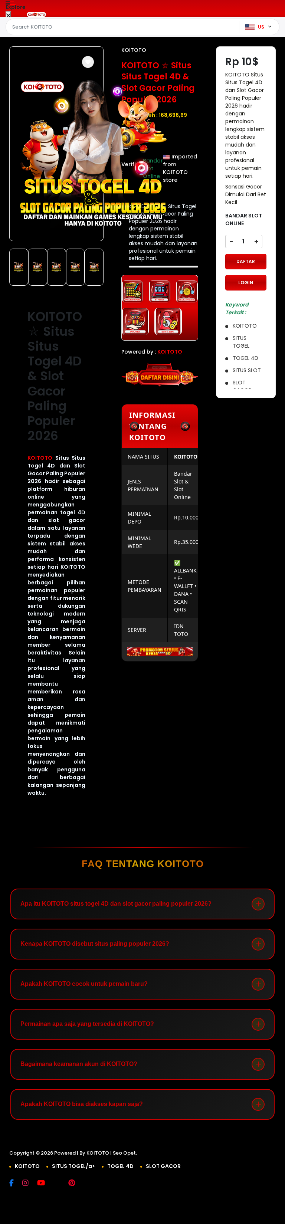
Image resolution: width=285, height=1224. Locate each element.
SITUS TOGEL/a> (73, 1166)
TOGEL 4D (120, 1166)
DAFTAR (245, 261)
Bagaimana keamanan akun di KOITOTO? (78, 1064)
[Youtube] (44, 1183)
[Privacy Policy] (101, 1166)
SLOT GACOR (163, 1166)
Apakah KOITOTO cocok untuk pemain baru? (84, 984)
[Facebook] (15, 1183)
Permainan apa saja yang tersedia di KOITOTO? (87, 1024)
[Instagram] (29, 1183)
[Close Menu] (8, 15)
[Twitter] (60, 1183)
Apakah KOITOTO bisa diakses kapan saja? (81, 1104)
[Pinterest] (75, 1183)
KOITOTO (39, 458)
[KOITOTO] (36, 14)
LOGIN (245, 282)
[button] (88, 62)
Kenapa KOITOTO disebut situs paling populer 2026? (94, 944)
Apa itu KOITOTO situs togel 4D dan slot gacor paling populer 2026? (116, 903)
